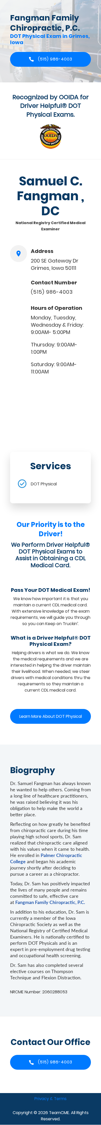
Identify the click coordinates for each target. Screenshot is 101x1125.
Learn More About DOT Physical (50, 716)
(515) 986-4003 (52, 292)
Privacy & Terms (50, 1099)
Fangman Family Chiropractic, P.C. (50, 902)
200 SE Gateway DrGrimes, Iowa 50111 (54, 264)
